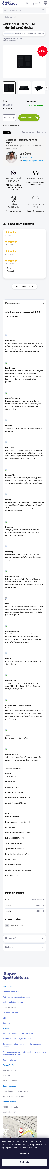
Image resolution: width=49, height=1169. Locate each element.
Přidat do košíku (26, 118)
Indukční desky (17, 925)
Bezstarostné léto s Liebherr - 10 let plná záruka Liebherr (22, 1045)
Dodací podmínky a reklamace (15, 1002)
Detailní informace (11, 125)
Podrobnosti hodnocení (35, 33)
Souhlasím (25, 1162)
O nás (5, 1018)
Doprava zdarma (9, 1060)
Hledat (43, 10)
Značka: (9, 40)
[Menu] (45, 3)
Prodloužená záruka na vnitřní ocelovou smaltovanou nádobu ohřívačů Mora (24, 1053)
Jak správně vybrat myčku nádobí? (17, 1039)
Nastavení (24, 1153)
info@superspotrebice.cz (33, 161)
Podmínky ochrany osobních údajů (17, 997)
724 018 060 (28, 158)
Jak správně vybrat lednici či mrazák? (18, 1033)
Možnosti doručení (10, 1013)
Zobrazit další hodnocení (24, 286)
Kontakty (6, 1023)
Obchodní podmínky (11, 992)
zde (35, 1147)
